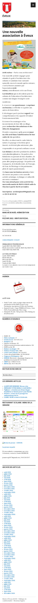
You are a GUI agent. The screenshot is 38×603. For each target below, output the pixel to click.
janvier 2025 (8, 507)
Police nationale (9, 338)
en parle (12, 447)
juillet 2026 (8, 474)
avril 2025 (7, 501)
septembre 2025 (9, 492)
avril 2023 (7, 546)
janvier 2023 (8, 551)
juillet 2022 (8, 562)
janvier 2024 (8, 529)
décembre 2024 (9, 509)
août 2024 (7, 516)
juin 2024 (7, 520)
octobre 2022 (8, 557)
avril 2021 (7, 590)
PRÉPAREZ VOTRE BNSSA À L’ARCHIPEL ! (18, 388)
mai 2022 (7, 566)
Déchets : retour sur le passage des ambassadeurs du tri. (16, 394)
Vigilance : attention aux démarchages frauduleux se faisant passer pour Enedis (18, 391)
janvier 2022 (8, 573)
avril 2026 (7, 479)
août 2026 (7, 472)
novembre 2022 (9, 555)
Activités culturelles (16, 203)
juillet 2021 (7, 584)
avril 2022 (7, 568)
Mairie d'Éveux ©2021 (9, 599)
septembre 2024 (9, 514)
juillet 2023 (8, 540)
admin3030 (27, 201)
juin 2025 (7, 498)
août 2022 (7, 560)
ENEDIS (7, 358)
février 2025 (8, 505)
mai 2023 (7, 544)
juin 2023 (7, 542)
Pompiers (7, 341)
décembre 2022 (9, 553)
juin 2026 (7, 476)
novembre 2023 (9, 533)
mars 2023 (7, 547)
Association (27, 203)
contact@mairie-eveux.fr (11, 240)
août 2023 (7, 538)
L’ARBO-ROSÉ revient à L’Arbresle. (15, 397)
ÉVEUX (6, 16)
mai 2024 (7, 522)
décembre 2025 (9, 487)
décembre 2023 (9, 531)
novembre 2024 (9, 511)
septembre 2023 (9, 536)
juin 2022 (7, 564)
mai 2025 (7, 500)
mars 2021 (7, 591)
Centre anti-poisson (11, 352)
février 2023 (8, 549)
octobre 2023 (8, 534)
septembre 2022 (9, 558)
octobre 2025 (8, 490)
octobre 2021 (8, 579)
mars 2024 (7, 525)
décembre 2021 (9, 575)
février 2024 (8, 527)
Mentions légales (19, 601)
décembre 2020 (9, 593)
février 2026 (8, 483)
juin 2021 (7, 586)
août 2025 (7, 494)
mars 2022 (7, 569)
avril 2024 (7, 523)
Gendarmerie (8, 340)
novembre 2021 (9, 577)
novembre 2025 (9, 489)
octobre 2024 (8, 512)
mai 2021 (7, 588)
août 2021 (7, 582)
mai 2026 (7, 478)
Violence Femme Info (11, 351)
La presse (5, 447)
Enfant (4, 205)
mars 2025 (7, 503)
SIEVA (6, 363)
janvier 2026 (8, 485)
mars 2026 (7, 481)
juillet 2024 (8, 518)
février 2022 (8, 571)
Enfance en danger (10, 349)
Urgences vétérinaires (11, 356)
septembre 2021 (9, 580)
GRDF (6, 362)
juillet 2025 (7, 496)
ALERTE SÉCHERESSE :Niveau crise (16, 386)
